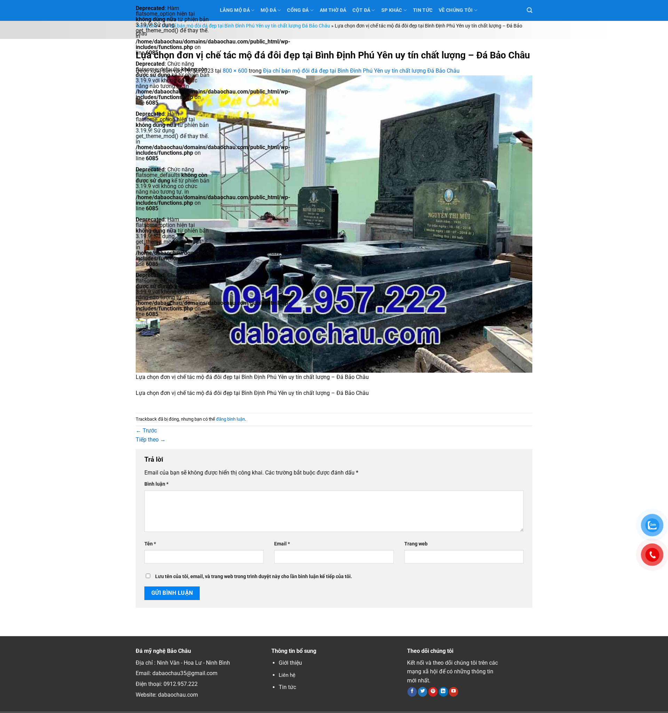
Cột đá (361, 10)
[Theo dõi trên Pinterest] (433, 692)
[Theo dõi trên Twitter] (422, 692)
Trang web (416, 544)
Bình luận (156, 484)
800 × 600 (235, 70)
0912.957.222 (181, 684)
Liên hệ (287, 675)
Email (282, 544)
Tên (150, 544)
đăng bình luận (230, 419)
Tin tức (287, 687)
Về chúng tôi (455, 10)
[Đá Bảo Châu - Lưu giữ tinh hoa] (172, 327)
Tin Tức (422, 10)
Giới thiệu (290, 662)
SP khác (391, 10)
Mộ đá (268, 10)
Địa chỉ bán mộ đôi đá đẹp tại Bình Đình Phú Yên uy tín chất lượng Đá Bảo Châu (246, 26)
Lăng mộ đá (235, 10)
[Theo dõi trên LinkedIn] (443, 692)
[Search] (529, 10)
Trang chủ (146, 26)
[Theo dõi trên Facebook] (412, 692)
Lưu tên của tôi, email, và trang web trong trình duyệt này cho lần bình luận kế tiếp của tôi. (253, 577)
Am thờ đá (333, 10)
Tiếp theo (151, 439)
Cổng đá (298, 10)
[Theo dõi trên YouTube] (453, 692)
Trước (146, 430)
